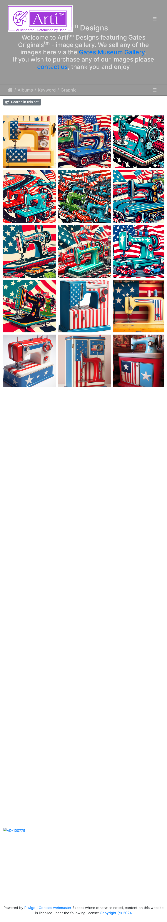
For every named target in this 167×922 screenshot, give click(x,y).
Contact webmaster (55, 907)
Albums (25, 90)
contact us (52, 66)
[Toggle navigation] (154, 19)
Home (10, 90)
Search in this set (24, 102)
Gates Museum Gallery (112, 52)
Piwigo (29, 907)
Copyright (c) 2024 (116, 913)
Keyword (47, 90)
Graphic (69, 90)
